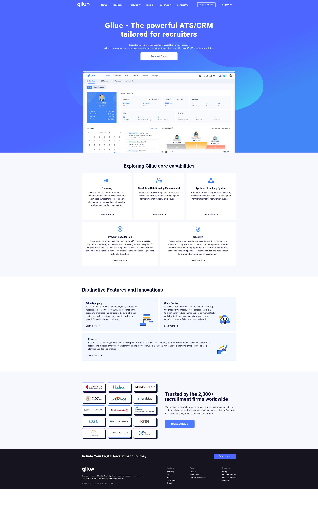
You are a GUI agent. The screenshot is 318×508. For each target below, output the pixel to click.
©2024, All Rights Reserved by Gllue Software (98, 483)
